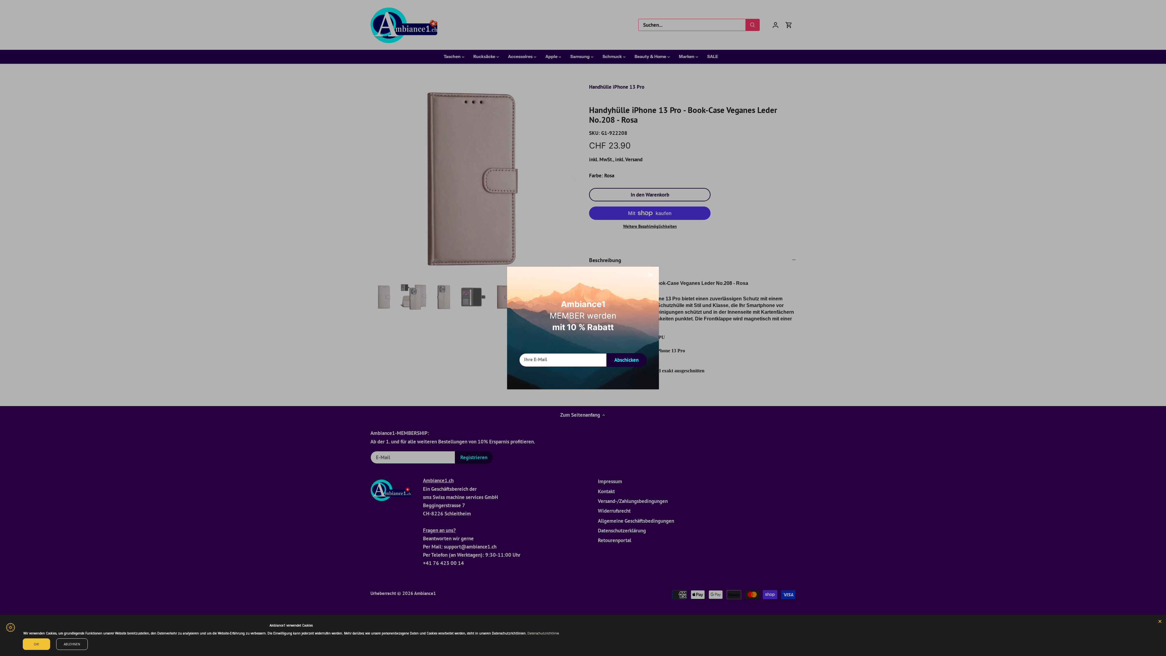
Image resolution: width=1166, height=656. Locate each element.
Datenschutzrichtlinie (543, 633)
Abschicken (626, 360)
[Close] (1160, 621)
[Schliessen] (650, 275)
